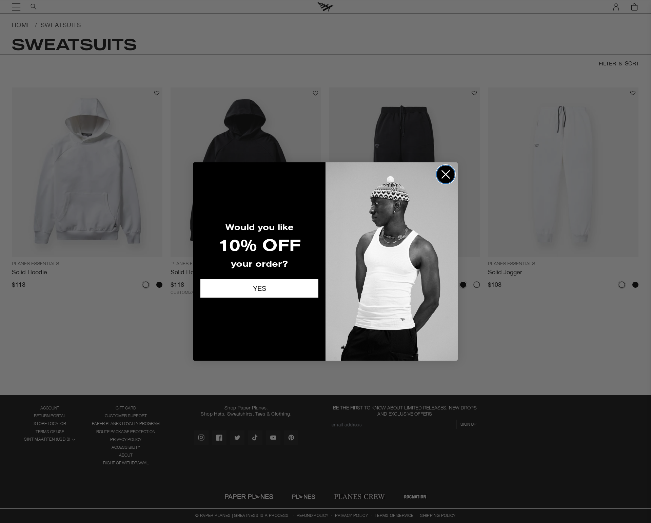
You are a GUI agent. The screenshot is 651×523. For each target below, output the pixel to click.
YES (259, 288)
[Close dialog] (445, 174)
